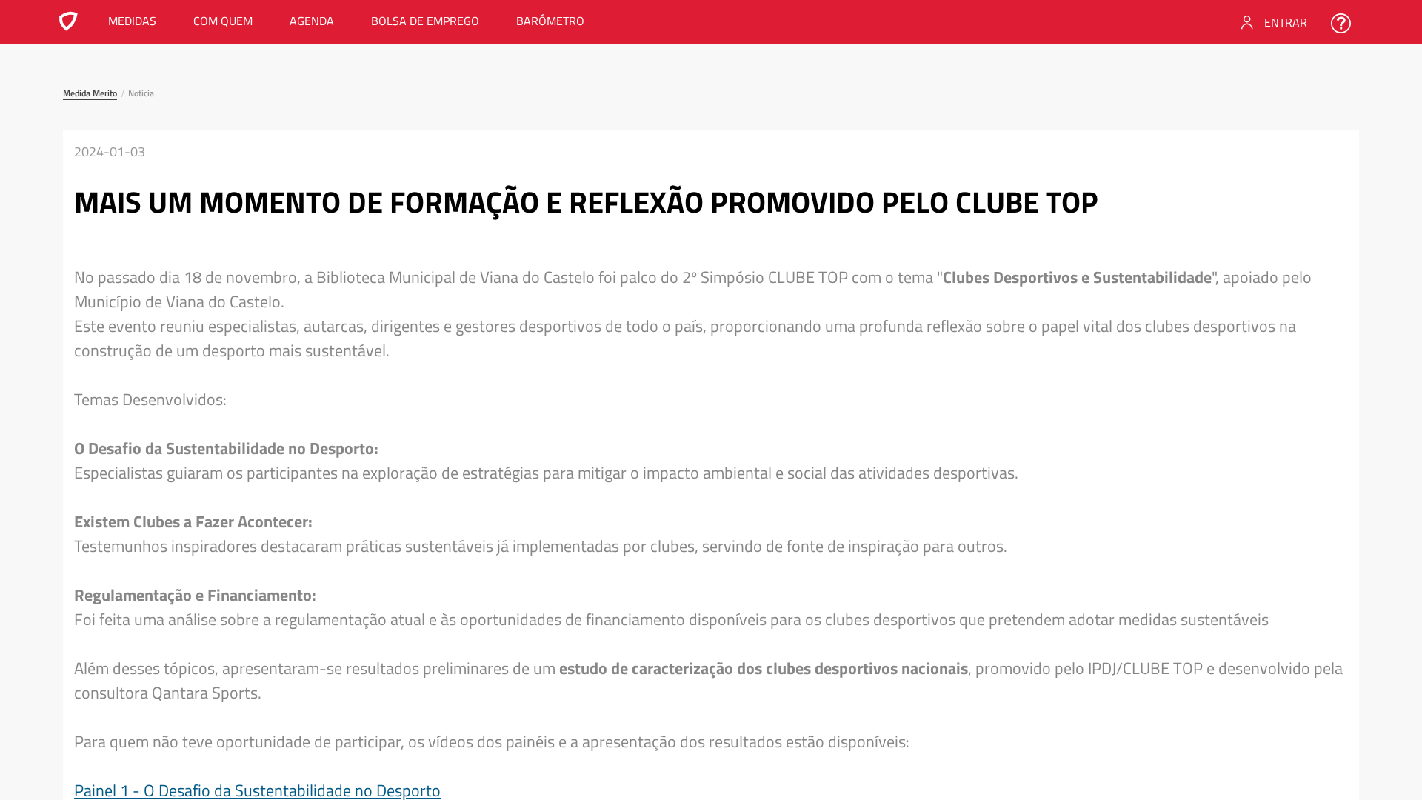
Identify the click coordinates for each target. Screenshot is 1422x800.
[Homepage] (68, 25)
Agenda (312, 21)
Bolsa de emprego (425, 21)
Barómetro (550, 21)
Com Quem (223, 21)
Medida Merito (90, 93)
